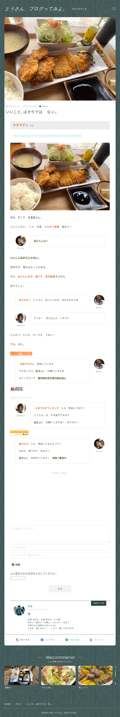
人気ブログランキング (21, 398)
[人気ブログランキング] (60, 388)
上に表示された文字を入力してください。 (34, 573)
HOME (8, 704)
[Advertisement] (60, 498)
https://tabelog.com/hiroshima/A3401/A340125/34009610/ (47, 135)
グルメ (45, 106)
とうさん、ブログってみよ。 (36, 8)
